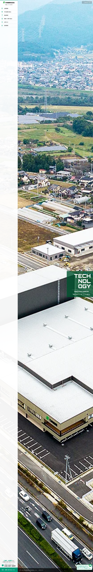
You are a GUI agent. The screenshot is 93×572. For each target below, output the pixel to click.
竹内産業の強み (7, 12)
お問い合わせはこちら (10, 570)
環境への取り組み (8, 18)
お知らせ (6, 22)
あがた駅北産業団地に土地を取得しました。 (33, 570)
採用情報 (6, 25)
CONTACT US (87, 2)
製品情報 (6, 15)
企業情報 (6, 8)
